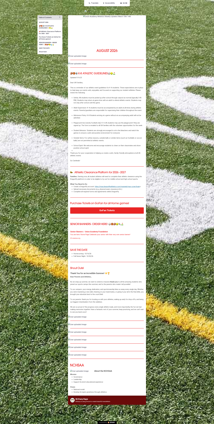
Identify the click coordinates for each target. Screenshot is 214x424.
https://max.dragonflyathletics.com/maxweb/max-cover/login (117, 187)
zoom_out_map (144, 57)
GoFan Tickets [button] (107, 210)
